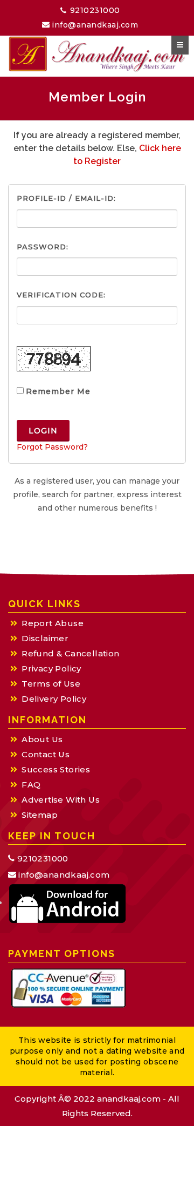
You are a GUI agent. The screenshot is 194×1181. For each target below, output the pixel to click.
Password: (42, 246)
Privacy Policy (51, 668)
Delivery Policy (54, 699)
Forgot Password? (52, 447)
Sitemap (40, 815)
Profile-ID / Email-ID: (66, 198)
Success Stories (56, 769)
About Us (42, 739)
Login (43, 431)
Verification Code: (61, 294)
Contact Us (46, 754)
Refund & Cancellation (70, 653)
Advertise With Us (61, 800)
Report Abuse (53, 623)
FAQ (31, 784)
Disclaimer (45, 638)
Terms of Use (51, 683)
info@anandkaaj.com (94, 25)
